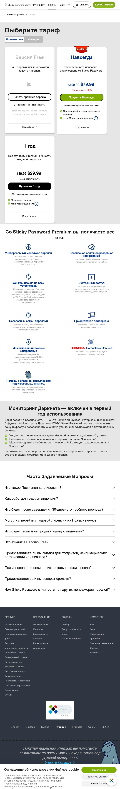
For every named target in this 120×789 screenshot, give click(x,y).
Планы (52, 4)
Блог (92, 624)
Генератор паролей (15, 629)
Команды (38, 629)
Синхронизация (13, 676)
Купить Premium (104, 4)
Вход (64, 634)
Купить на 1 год (29, 186)
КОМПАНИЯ (96, 617)
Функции (37, 4)
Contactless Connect (15, 652)
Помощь (66, 624)
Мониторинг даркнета (16, 648)
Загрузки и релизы (71, 629)
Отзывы (9, 694)
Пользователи (40, 624)
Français (77, 726)
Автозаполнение (13, 624)
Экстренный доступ (15, 671)
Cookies (94, 648)
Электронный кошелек (17, 657)
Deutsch (30, 726)
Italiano (45, 726)
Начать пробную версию (29, 97)
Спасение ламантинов (101, 643)
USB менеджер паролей (17, 685)
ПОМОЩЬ (67, 617)
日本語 (105, 726)
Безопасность (12, 690)
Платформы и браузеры (17, 680)
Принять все (99, 770)
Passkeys (9, 643)
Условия (37, 638)
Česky (91, 726)
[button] (60, 710)
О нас (93, 629)
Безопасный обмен (14, 666)
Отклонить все (99, 783)
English (15, 726)
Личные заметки (13, 662)
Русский (60, 726)
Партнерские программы (97, 636)
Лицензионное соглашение (40, 645)
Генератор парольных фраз (16, 636)
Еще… (63, 4)
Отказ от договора (71, 638)
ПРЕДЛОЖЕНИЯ (41, 617)
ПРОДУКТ (10, 617)
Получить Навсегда (82, 97)
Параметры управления (99, 776)
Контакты (95, 652)
